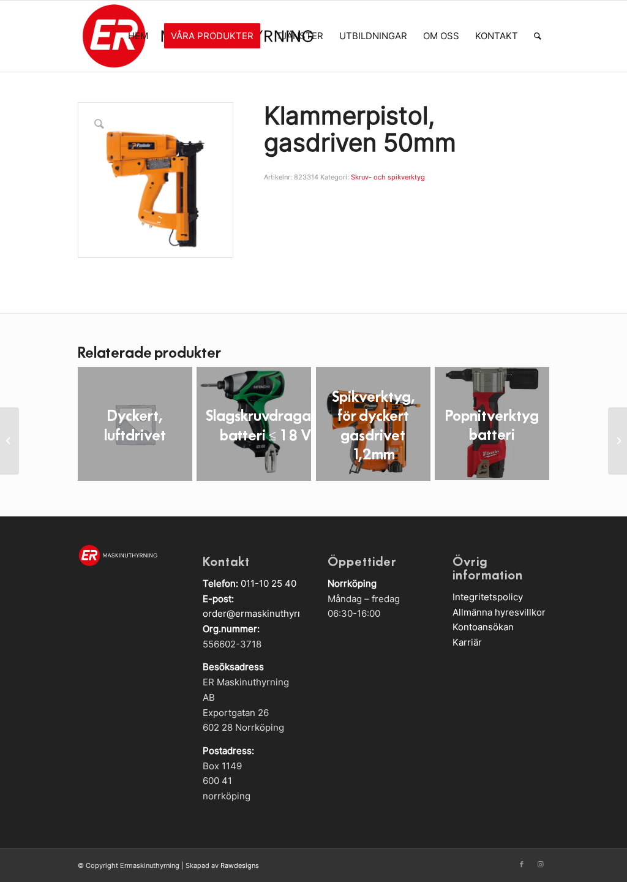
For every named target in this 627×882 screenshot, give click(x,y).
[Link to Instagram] (540, 864)
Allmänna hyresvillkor (499, 612)
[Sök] (537, 36)
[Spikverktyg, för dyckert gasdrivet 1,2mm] (617, 441)
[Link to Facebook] (521, 864)
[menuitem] (138, 36)
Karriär (467, 642)
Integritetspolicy (487, 597)
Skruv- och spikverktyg (388, 177)
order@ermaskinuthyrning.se (266, 613)
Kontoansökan (483, 627)
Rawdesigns (239, 865)
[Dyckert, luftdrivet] (9, 441)
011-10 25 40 (268, 583)
